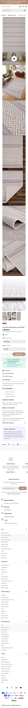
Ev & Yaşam (4, 561)
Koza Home (8, 705)
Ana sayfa (3, 15)
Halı (2, 529)
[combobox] (14, 10)
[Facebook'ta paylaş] (9, 444)
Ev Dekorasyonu (5, 621)
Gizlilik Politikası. (16, 494)
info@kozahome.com (9, 516)
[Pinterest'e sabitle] (18, 444)
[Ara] (25, 10)
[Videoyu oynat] (14, 58)
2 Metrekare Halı (12, 15)
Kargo (8, 331)
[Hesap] (23, 6)
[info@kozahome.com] (20, 6)
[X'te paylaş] (13, 444)
